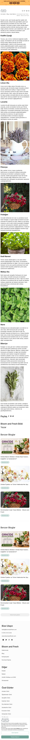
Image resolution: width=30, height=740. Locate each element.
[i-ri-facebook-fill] (9, 641)
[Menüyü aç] (28, 11)
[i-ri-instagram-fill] (3, 641)
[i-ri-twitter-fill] (6, 641)
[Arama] (22, 11)
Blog (8, 14)
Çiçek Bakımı (13, 14)
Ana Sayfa (3, 14)
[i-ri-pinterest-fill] (11, 641)
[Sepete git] (24, 11)
